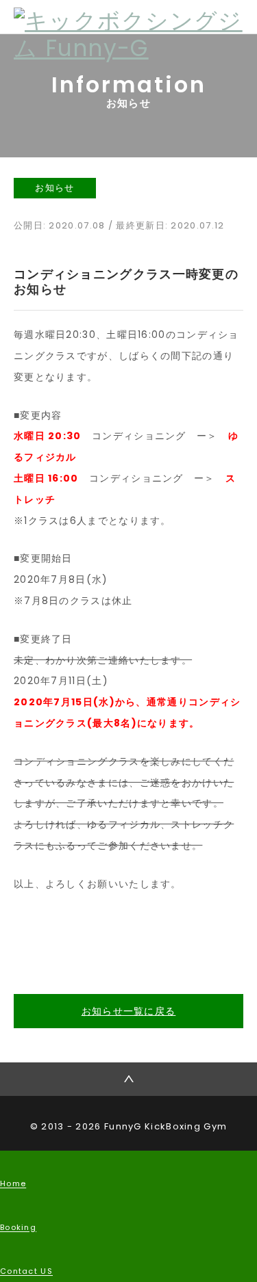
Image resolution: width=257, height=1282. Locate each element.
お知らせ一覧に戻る (129, 1011)
